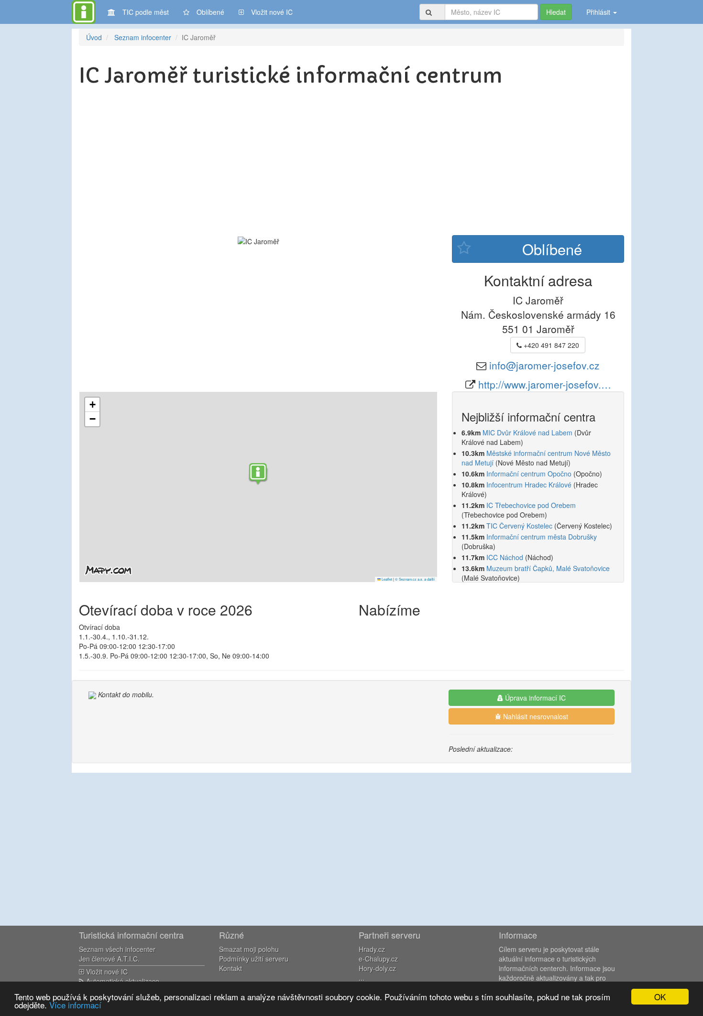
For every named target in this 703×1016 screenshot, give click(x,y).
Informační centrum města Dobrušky (541, 536)
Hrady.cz (372, 949)
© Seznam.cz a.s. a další (415, 579)
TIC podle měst (145, 12)
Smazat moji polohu (249, 949)
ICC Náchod (504, 557)
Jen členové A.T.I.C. (109, 958)
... (361, 978)
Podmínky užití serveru (253, 958)
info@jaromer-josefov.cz (544, 365)
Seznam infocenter (142, 37)
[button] (258, 475)
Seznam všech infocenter (117, 949)
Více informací (75, 1005)
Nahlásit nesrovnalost (534, 716)
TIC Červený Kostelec (519, 525)
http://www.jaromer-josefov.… (544, 384)
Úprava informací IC (534, 698)
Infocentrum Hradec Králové (528, 484)
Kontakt (230, 968)
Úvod (94, 37)
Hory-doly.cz (377, 968)
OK (660, 997)
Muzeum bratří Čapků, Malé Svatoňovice (548, 568)
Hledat (556, 12)
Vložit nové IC (272, 12)
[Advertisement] (351, 163)
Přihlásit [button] (599, 12)
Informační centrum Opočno (528, 473)
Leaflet (386, 579)
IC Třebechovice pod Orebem (531, 505)
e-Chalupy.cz (378, 958)
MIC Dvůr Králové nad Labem (527, 432)
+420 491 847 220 (550, 345)
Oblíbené (210, 12)
